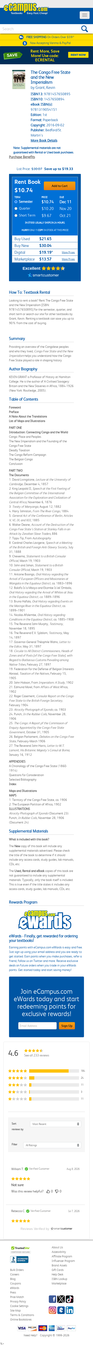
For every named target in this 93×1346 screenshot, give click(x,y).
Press (13, 1292)
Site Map (15, 1310)
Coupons (15, 1283)
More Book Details (44, 140)
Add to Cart (59, 186)
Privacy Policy (18, 1301)
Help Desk (57, 1274)
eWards (14, 1288)
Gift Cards (58, 1270)
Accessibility (59, 1252)
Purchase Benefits (22, 157)
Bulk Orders (17, 1270)
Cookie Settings (19, 1306)
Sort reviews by (17, 1126)
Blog (13, 1279)
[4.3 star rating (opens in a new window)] (53, 268)
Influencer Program (63, 1261)
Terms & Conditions (22, 1315)
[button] (46, 1071)
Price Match (17, 1297)
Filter (14, 1144)
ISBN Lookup (59, 1279)
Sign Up (66, 1026)
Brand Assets (59, 1265)
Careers (14, 1274)
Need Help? (30, 1335)
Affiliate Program (62, 1256)
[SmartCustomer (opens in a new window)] (43, 275)
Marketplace (59, 1283)
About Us (57, 1247)
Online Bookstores (21, 1319)
